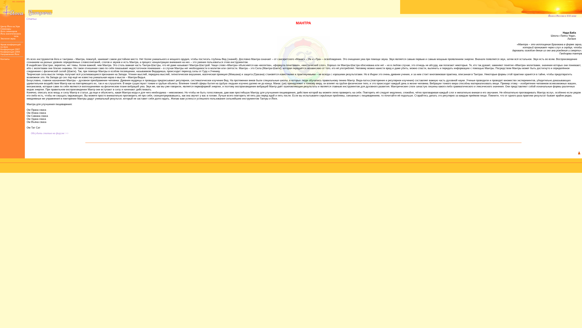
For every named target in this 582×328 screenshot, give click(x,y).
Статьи (31, 18)
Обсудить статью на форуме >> (50, 133)
